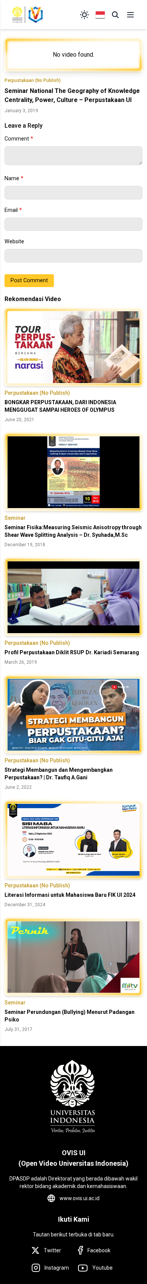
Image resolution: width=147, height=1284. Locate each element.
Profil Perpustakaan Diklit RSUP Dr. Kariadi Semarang (72, 652)
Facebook (98, 1250)
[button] (115, 14)
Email (13, 210)
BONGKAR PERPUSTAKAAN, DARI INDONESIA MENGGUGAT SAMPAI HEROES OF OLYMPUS (60, 406)
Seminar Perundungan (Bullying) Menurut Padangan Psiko (70, 1016)
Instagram (56, 1268)
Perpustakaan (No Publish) (33, 80)
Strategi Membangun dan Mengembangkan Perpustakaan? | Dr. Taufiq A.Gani (59, 773)
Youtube (102, 1268)
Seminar (15, 518)
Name (14, 178)
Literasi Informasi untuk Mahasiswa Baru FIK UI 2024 (70, 895)
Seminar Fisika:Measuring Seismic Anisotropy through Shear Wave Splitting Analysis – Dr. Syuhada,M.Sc (73, 531)
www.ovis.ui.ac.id (80, 1198)
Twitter (52, 1250)
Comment (19, 139)
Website (14, 241)
